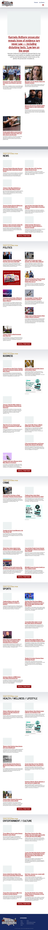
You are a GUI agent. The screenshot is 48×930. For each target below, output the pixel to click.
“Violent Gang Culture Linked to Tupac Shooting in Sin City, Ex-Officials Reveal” (12, 548)
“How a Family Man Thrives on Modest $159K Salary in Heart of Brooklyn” (33, 425)
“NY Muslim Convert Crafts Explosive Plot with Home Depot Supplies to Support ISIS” (13, 568)
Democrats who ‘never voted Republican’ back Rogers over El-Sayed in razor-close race (12, 82)
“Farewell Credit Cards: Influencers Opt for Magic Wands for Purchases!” (12, 461)
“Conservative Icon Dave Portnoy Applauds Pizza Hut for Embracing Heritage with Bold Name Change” (13, 369)
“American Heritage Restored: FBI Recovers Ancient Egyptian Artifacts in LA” (12, 206)
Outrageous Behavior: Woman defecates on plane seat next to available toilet (35, 782)
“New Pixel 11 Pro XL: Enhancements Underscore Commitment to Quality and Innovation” (12, 426)
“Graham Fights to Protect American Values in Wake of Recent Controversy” (35, 316)
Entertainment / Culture (17, 821)
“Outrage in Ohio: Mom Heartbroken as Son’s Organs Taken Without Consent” (11, 188)
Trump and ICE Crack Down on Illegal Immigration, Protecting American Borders (12, 496)
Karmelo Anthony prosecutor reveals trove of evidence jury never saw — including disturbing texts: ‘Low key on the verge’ (24, 44)
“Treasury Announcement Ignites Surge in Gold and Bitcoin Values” (34, 369)
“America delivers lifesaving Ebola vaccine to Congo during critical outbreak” (12, 800)
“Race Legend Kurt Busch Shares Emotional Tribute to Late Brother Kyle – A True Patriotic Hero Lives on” (35, 280)
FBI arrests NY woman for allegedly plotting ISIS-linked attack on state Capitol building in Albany (35, 106)
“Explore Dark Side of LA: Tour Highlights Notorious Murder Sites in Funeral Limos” (34, 764)
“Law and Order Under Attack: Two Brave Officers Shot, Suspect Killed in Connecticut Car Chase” (35, 207)
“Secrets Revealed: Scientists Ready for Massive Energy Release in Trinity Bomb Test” (12, 765)
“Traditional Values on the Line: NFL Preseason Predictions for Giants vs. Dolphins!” (11, 602)
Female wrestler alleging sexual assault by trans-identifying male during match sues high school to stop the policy (12, 133)
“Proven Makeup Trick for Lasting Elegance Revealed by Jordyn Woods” (12, 834)
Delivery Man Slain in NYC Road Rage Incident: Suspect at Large (33, 169)
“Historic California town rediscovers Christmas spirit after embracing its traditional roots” (11, 712)
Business (8, 356)
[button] (43, 5)
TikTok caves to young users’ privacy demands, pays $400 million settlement (34, 261)
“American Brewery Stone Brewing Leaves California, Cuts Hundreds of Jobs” (34, 711)
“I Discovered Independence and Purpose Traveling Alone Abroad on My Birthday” (34, 444)
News (6, 156)
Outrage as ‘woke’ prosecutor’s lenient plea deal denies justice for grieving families (12, 225)
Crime (6, 482)
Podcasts (36, 2)
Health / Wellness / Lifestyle (20, 698)
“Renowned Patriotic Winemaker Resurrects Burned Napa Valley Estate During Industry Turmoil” (13, 169)
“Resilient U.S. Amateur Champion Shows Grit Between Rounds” (34, 659)
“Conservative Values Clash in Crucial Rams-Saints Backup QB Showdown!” (33, 622)
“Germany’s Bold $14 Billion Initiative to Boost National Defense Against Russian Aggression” (12, 406)
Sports (7, 589)
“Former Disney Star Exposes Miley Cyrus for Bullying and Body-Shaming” (12, 893)
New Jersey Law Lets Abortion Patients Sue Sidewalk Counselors (35, 82)
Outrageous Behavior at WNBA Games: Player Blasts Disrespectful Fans (12, 677)
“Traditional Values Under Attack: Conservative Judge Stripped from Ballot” (34, 496)
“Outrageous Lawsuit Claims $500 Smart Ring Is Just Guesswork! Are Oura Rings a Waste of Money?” (12, 299)
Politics (7, 247)
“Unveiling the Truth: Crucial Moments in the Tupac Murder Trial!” (13, 531)
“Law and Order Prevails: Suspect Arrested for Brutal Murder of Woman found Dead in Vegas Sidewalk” (34, 549)
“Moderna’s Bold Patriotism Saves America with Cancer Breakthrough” (12, 747)
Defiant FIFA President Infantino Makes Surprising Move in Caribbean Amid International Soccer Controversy (12, 641)
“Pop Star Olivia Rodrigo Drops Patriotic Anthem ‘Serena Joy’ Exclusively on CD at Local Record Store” (34, 894)
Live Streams (41, 2)
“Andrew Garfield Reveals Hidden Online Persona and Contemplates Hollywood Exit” (13, 874)
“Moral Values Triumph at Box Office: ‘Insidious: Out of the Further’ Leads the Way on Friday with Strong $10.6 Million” (35, 834)
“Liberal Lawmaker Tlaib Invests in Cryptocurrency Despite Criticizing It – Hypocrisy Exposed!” (33, 226)
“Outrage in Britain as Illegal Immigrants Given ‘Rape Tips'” (12, 335)
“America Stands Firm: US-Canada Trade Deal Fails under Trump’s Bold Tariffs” (12, 261)
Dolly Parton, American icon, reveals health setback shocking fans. (34, 874)
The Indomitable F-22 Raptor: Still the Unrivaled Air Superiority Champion (33, 298)
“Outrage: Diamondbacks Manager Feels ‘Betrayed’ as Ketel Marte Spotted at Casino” (35, 640)
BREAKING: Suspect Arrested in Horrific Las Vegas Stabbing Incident (35, 568)
